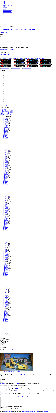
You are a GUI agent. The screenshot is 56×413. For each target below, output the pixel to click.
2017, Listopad (5, 220)
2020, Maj (4, 191)
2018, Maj (4, 214)
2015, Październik (6, 244)
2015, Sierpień (5, 246)
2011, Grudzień (5, 289)
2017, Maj (4, 226)
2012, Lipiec (5, 282)
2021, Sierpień (5, 177)
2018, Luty (4, 217)
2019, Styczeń (5, 206)
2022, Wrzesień (5, 164)
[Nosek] (4, 100)
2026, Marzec (5, 123)
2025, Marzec (5, 135)
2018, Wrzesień (5, 210)
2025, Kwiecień (5, 134)
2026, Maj (4, 121)
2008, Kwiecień (5, 332)
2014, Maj (4, 261)
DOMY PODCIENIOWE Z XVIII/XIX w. (7, 49)
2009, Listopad (5, 314)
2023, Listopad (5, 150)
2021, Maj (4, 180)
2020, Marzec (5, 193)
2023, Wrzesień (5, 152)
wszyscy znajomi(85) (4, 105)
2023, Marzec (5, 158)
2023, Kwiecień (5, 157)
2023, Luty (4, 159)
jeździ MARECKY (8, 411)
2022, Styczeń (5, 172)
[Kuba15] (4, 87)
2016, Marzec (5, 239)
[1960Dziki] (4, 84)
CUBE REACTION (5, 114)
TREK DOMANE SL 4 (6, 111)
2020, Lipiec (5, 189)
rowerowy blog (4, 32)
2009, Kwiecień (5, 321)
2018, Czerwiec (5, 213)
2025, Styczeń (5, 137)
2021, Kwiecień (5, 181)
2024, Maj (4, 144)
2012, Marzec (5, 286)
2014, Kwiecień (5, 262)
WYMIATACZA (23, 374)
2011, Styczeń (5, 300)
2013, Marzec (5, 275)
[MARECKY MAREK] (15, 68)
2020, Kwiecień (5, 192)
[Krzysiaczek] (4, 95)
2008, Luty (4, 334)
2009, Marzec (5, 322)
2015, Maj (4, 249)
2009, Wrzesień (5, 316)
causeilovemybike (3, 393)
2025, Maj (4, 133)
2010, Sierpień (5, 305)
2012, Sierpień (5, 281)
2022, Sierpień (5, 165)
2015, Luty (4, 252)
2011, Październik (6, 291)
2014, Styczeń (5, 265)
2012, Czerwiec (5, 283)
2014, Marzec (5, 263)
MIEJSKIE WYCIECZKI (7, 12)
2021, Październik (6, 175)
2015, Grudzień (5, 242)
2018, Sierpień (5, 211)
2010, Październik (6, 303)
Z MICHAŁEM (5, 22)
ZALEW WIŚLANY (6, 23)
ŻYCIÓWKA (5, 24)
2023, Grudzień (5, 149)
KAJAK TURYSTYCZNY (6, 112)
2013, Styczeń (5, 277)
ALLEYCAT (5, 2)
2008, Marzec (5, 333)
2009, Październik (6, 315)
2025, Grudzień (5, 126)
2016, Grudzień (5, 231)
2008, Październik (6, 326)
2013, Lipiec (5, 271)
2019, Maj (4, 202)
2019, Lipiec (5, 200)
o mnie (4, 38)
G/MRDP (4, 6)
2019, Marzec (5, 204)
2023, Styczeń (5, 160)
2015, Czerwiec (5, 248)
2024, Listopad (5, 139)
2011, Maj (4, 296)
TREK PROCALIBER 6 (6, 110)
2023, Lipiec (5, 154)
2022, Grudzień (5, 161)
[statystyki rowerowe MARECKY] (5, 58)
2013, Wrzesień (5, 269)
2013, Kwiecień (5, 274)
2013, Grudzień (5, 266)
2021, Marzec (5, 182)
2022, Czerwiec (5, 167)
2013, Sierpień (5, 270)
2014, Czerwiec (5, 260)
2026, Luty (4, 124)
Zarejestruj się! (25, 396)
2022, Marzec (5, 170)
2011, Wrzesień (5, 292)
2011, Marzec (5, 298)
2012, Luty (4, 287)
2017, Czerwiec (5, 225)
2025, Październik (6, 128)
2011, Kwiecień (5, 297)
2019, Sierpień (5, 199)
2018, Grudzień (5, 207)
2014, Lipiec (5, 259)
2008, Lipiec (5, 329)
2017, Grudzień (5, 219)
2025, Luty (4, 136)
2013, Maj (4, 273)
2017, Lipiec (5, 224)
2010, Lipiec (5, 306)
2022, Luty (4, 171)
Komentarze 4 (14, 349)
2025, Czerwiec (5, 132)
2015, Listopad (5, 243)
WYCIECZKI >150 (6, 19)
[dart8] (4, 79)
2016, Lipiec (5, 235)
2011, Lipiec (5, 294)
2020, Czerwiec (5, 190)
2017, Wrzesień (5, 222)
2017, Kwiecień (5, 227)
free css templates (45, 411)
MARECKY (2, 383)
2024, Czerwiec (5, 143)
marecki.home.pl (3, 44)
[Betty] (4, 76)
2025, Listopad (5, 127)
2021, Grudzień (5, 173)
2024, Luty (4, 147)
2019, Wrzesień (5, 198)
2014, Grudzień (5, 254)
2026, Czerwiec (5, 120)
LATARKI (4, 9)
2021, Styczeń (5, 184)
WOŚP (4, 18)
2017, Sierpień (5, 223)
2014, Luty (4, 264)
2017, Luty (4, 229)
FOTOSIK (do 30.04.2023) (5, 54)
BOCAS (3, 109)
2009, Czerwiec (5, 319)
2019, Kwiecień (5, 203)
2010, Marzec (5, 310)
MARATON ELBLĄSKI (7, 10)
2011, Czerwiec (5, 295)
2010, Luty (4, 311)
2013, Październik (6, 268)
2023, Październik (6, 151)
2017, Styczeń (5, 230)
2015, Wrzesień (5, 245)
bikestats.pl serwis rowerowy (26, 411)
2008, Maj (4, 331)
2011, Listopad (5, 290)
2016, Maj (4, 237)
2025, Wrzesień (5, 129)
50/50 (4, 1)
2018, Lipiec (5, 212)
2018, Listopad (5, 208)
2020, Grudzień (5, 185)
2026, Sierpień (5, 118)
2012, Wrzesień (5, 280)
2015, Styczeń (5, 253)
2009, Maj (4, 320)
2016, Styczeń (5, 241)
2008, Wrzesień (5, 327)
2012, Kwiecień (5, 285)
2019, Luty (4, 205)
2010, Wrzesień (5, 304)
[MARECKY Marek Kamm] (17, 58)
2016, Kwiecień (5, 238)
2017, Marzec (5, 228)
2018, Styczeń (5, 218)
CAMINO (4, 3)
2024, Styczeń (5, 148)
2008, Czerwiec (5, 330)
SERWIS (4, 14)
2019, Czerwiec (5, 201)
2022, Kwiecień (5, 169)
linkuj (18, 383)
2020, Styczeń (5, 194)
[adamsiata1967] (4, 92)
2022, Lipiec (5, 166)
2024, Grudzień (5, 138)
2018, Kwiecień (5, 215)
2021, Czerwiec (5, 179)
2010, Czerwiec (5, 307)
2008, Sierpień (5, 328)
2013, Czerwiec (5, 272)
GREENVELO (5, 7)
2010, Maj (4, 308)
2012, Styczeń (5, 288)
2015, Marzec (5, 251)
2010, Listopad (5, 302)
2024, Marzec (5, 146)
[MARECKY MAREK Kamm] (4, 68)
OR (3, 13)
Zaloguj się (19, 396)
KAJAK (4, 8)
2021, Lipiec (5, 178)
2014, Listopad (5, 255)
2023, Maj (4, 156)
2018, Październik (6, 209)
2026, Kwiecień (5, 122)
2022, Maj (4, 168)
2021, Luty (4, 183)
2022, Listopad (5, 162)
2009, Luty (4, 323)
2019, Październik (6, 197)
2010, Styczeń (5, 312)
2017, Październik (6, 221)
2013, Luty (4, 276)
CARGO (4, 4)
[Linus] (4, 103)
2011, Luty (4, 299)
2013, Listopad (5, 267)
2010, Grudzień (5, 301)
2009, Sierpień (5, 317)
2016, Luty (4, 240)
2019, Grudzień (5, 195)
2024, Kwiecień (5, 145)
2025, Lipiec (5, 131)
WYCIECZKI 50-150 (6, 21)
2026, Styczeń (5, 125)
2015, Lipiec (5, 247)
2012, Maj (4, 284)
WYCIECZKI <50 (6, 20)
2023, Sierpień (5, 153)
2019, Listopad (5, 196)
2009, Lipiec (5, 318)
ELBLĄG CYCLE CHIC (7, 5)
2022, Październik (6, 163)
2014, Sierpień (5, 258)
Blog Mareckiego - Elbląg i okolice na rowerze (17, 29)
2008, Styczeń (5, 335)
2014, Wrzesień (5, 257)
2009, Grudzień (5, 313)
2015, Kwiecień (5, 250)
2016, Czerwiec (5, 236)
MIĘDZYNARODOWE (7, 11)
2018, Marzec (5, 216)
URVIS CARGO (4, 113)
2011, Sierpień (5, 293)
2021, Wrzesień (5, 176)
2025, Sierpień (5, 130)
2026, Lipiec (5, 119)
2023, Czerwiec (5, 155)
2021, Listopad (5, 174)
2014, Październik (6, 256)
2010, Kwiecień (5, 309)
